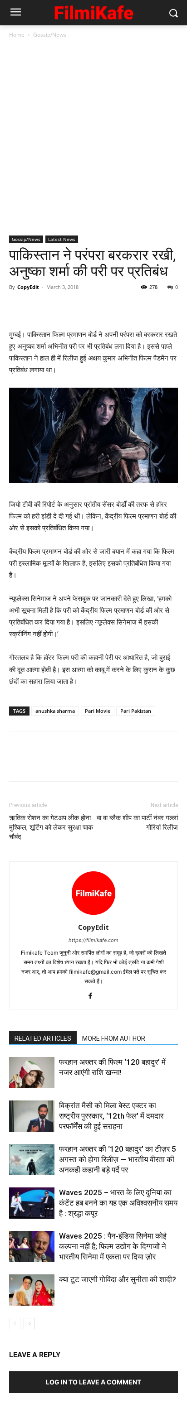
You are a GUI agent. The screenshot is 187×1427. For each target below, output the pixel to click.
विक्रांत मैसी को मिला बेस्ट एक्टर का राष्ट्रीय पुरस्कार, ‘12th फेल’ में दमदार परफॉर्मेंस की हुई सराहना (111, 1116)
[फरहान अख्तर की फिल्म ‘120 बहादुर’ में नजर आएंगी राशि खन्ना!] (31, 1072)
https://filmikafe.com (93, 940)
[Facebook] (18, 307)
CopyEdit (28, 286)
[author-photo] (93, 914)
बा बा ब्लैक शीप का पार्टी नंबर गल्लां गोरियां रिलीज (137, 822)
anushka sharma (55, 710)
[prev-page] (14, 1323)
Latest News (61, 239)
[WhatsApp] (81, 307)
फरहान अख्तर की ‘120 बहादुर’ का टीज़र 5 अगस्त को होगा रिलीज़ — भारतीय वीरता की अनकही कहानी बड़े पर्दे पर (117, 1159)
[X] (39, 307)
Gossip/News (49, 34)
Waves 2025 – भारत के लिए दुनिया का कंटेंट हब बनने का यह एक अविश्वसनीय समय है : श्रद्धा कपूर (118, 1203)
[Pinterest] (60, 307)
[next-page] (29, 1323)
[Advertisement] (93, 137)
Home (17, 34)
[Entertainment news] (93, 11)
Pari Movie (97, 710)
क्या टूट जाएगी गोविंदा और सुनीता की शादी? (117, 1279)
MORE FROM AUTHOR (113, 1038)
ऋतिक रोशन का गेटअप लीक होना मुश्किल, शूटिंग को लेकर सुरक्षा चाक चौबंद (51, 827)
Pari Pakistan (135, 710)
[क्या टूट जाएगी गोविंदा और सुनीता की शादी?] (31, 1290)
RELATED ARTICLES (43, 1038)
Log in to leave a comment (93, 1382)
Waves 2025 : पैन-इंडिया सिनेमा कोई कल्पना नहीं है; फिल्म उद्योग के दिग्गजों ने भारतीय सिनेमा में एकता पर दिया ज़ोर (113, 1246)
